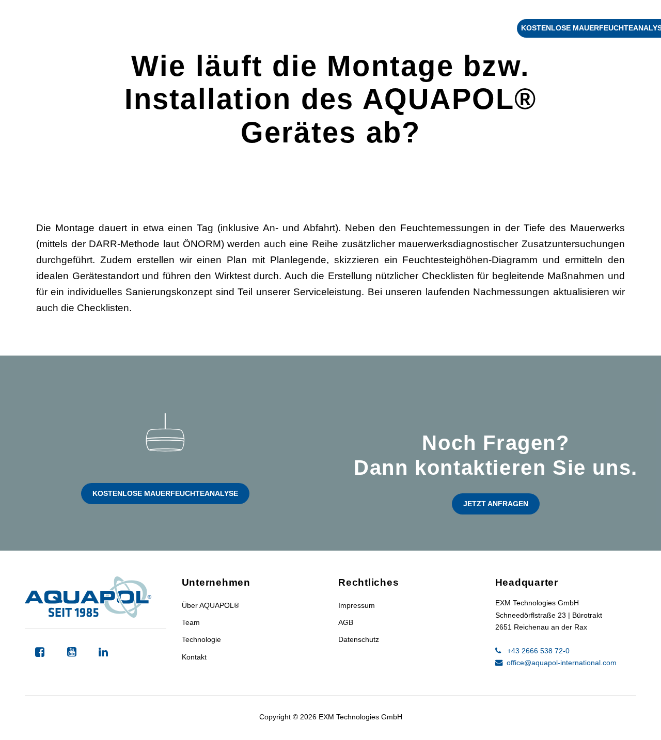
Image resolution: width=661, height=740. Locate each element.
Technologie (78, 28)
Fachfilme (346, 28)
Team (191, 622)
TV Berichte (416, 28)
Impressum (356, 605)
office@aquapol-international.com (561, 662)
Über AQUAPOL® (210, 605)
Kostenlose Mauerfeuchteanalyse (165, 493)
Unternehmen (165, 28)
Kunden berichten (262, 28)
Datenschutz (358, 639)
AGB (345, 622)
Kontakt (483, 28)
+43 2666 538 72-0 (537, 651)
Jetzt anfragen (495, 504)
